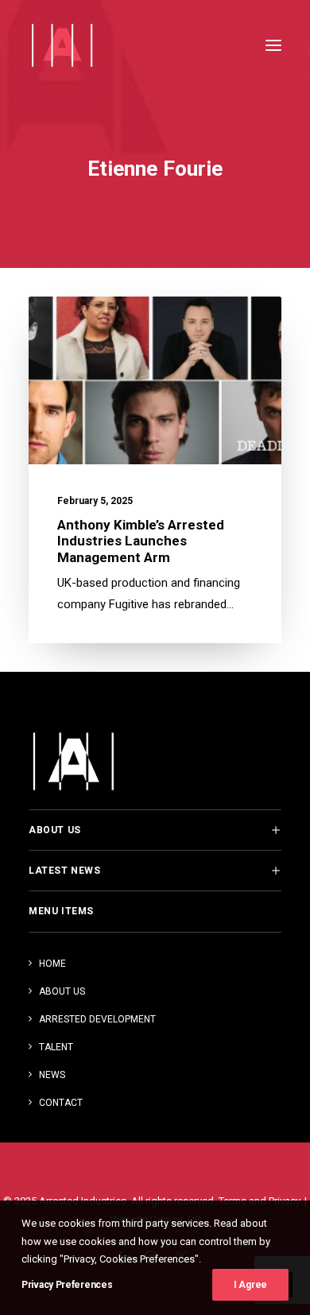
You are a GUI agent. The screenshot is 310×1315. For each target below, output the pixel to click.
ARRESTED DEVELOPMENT (97, 1019)
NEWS (52, 1074)
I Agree (250, 1284)
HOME (52, 963)
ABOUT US (62, 991)
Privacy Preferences (66, 1284)
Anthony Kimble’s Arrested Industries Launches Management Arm (140, 541)
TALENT (56, 1047)
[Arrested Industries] (62, 45)
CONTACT (61, 1102)
